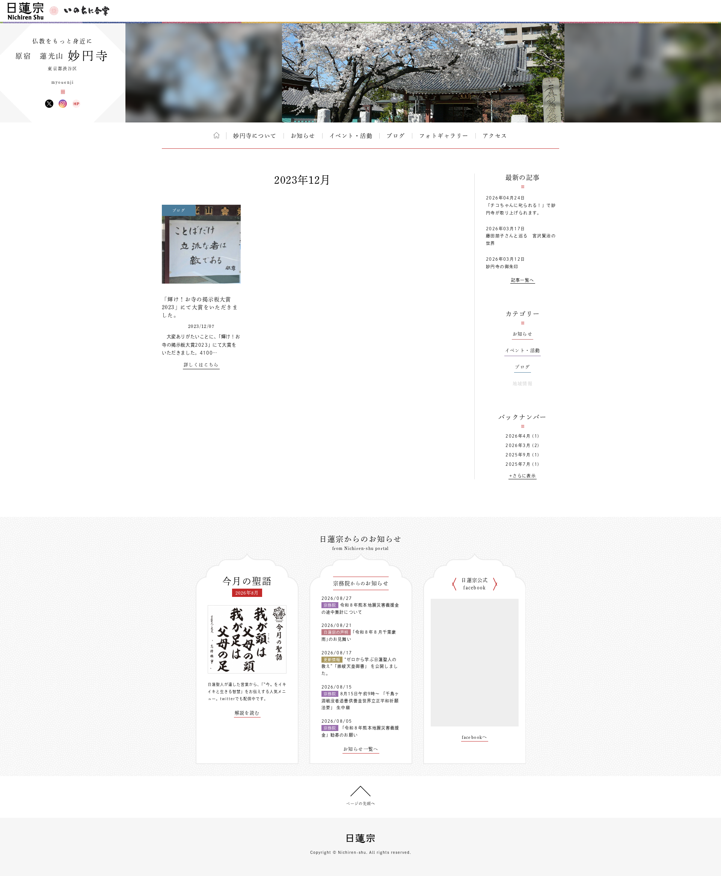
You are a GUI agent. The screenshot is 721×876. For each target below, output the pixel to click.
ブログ (395, 136)
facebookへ (474, 737)
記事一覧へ (522, 280)
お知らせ (303, 136)
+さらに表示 (522, 476)
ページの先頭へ (360, 803)
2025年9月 (518, 455)
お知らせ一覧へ (361, 749)
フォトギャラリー (444, 136)
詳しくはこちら (201, 364)
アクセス (495, 136)
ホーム (216, 135)
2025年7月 (518, 464)
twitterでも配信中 (238, 699)
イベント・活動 (351, 136)
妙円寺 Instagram (63, 104)
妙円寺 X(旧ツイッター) (49, 104)
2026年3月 (518, 445)
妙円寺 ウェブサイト (76, 104)
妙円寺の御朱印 (502, 266)
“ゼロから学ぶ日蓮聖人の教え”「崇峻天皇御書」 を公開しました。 (359, 666)
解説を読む (247, 713)
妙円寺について (255, 136)
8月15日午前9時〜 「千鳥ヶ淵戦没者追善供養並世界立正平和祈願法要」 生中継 (360, 701)
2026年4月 (518, 436)
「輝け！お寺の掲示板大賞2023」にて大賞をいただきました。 (200, 307)
